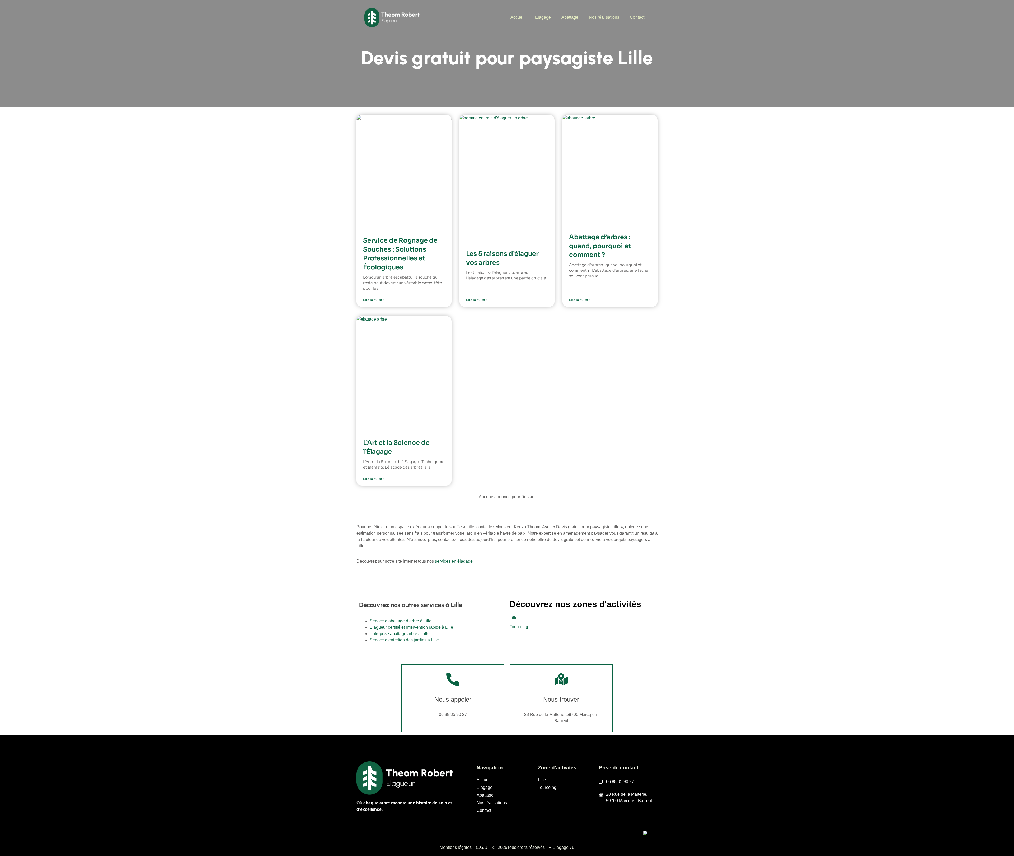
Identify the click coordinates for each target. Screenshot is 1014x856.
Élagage (543, 17)
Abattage (569, 17)
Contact (637, 17)
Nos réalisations (604, 17)
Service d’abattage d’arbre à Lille (400, 621)
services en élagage (454, 561)
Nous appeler (452, 699)
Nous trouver (561, 699)
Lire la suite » (373, 300)
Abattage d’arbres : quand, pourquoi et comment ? (600, 246)
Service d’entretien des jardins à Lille (404, 640)
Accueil (517, 17)
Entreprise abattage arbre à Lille (400, 633)
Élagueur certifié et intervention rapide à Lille (411, 627)
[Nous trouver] (561, 679)
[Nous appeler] (452, 679)
